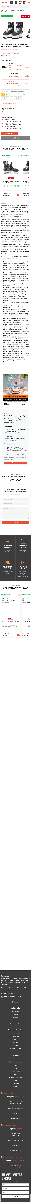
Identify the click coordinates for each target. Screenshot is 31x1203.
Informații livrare (15, 1033)
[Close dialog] (29, 1172)
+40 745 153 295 (8, 993)
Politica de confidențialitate (15, 1030)
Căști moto (16, 1059)
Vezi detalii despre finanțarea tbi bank (15, 463)
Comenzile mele (15, 1021)
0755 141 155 (15, 1145)
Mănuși (15, 1068)
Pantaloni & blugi (15, 1071)
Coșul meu (15, 1014)
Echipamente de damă (15, 1077)
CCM (7, 10)
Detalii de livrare (9, 133)
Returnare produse (15, 1024)
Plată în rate (15, 1036)
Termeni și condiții (15, 1027)
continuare (15, 1196)
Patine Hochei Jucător (7, 12)
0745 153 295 (15, 1113)
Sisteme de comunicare (15, 1062)
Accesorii (15, 1086)
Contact (15, 1042)
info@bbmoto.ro (15, 1118)
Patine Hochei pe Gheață (17, 10)
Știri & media (15, 1045)
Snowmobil (15, 1083)
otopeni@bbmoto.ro (15, 1150)
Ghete (15, 1074)
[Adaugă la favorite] (21, 133)
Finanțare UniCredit (15, 1048)
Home (2, 10)
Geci (15, 1065)
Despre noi (15, 1039)
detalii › (27, 67)
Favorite (15, 1017)
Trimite (15, 522)
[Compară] (27, 133)
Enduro (15, 1080)
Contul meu (15, 1011)
